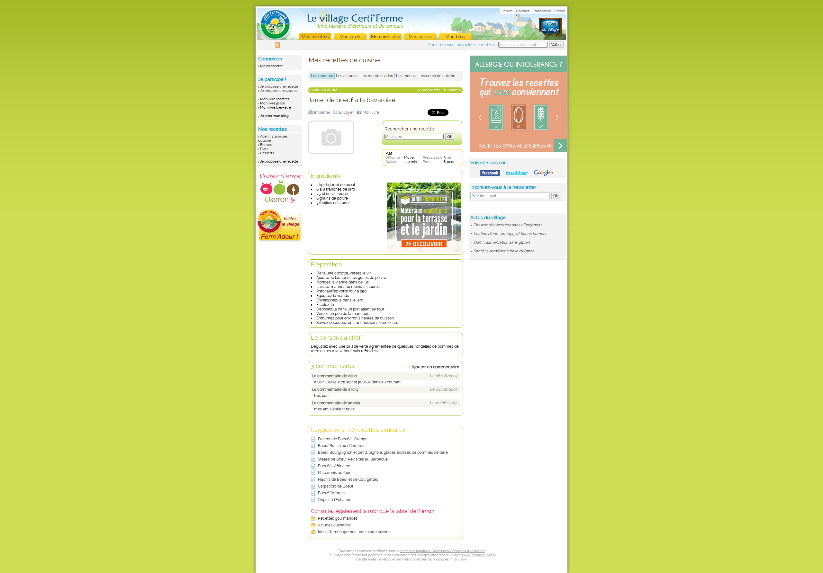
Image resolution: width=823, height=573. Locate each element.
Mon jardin (350, 36)
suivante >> (453, 90)
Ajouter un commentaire (434, 366)
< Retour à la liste (323, 90)
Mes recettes (315, 36)
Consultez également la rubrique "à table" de (372, 511)
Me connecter (271, 66)
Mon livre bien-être (275, 107)
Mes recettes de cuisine (344, 60)
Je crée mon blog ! (275, 116)
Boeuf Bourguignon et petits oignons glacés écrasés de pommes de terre (383, 452)
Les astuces (346, 76)
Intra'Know (458, 559)
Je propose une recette (279, 87)
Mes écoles (420, 36)
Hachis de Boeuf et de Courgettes (348, 479)
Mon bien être (385, 36)
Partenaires (542, 11)
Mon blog (456, 36)
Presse (559, 11)
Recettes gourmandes (337, 518)
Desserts (267, 153)
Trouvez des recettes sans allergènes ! (508, 225)
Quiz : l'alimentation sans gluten (502, 242)
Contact (522, 11)
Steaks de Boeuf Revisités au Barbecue (353, 459)
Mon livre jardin (272, 103)
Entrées (266, 145)
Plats (264, 149)
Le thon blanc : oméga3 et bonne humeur (510, 233)
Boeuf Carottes (331, 493)
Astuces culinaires (334, 525)
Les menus (406, 76)
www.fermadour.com (478, 555)
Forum (507, 11)
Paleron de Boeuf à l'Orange (342, 439)
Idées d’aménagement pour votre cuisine (354, 532)
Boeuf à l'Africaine (334, 466)
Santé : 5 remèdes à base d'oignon (504, 251)
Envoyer (347, 112)
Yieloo (407, 559)
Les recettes (322, 76)
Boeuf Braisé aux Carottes (341, 445)
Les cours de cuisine (437, 76)
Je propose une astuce (278, 91)
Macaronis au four (334, 472)
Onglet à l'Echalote (334, 499)
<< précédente (428, 90)
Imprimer (322, 112)
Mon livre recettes (274, 99)
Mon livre (371, 112)
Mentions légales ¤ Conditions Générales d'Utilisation (442, 551)
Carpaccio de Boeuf (335, 486)
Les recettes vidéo (376, 76)
